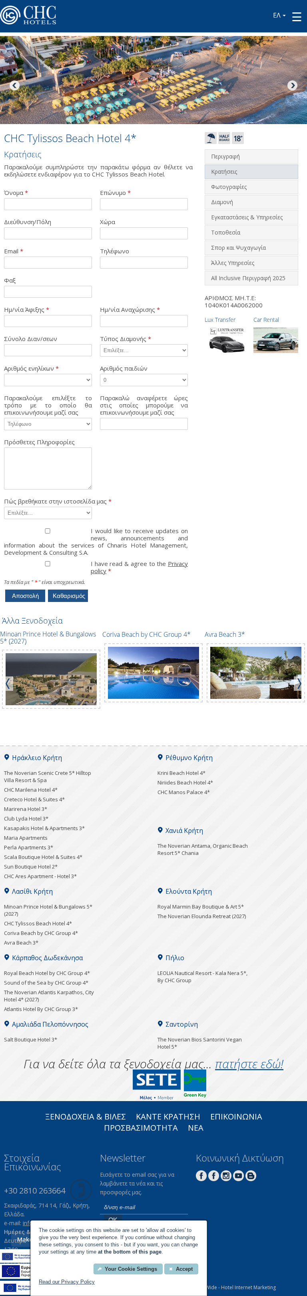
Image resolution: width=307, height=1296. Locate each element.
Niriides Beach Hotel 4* (185, 782)
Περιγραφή (225, 156)
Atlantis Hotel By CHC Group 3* (41, 1009)
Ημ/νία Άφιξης (26, 309)
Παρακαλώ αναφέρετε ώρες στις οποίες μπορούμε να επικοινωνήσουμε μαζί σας (144, 405)
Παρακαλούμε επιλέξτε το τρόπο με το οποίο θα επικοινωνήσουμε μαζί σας (48, 405)
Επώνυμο (115, 193)
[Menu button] (296, 16)
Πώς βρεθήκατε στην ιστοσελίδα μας (58, 501)
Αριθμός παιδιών (124, 368)
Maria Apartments (26, 837)
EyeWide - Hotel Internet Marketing (237, 1287)
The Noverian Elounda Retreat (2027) (201, 916)
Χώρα (107, 222)
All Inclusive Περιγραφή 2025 (248, 278)
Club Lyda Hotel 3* (26, 818)
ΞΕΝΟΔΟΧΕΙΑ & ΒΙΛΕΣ (85, 1117)
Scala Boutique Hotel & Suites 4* (43, 857)
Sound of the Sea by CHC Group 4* (46, 982)
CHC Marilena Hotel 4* (31, 789)
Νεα (195, 1128)
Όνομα (16, 193)
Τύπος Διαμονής (125, 339)
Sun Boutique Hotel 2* (31, 866)
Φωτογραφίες (229, 187)
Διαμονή (222, 202)
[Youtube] (238, 1179)
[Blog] (250, 1179)
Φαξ (10, 280)
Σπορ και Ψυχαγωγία (238, 247)
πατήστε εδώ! (249, 1063)
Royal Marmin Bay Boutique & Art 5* (200, 906)
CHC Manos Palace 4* (183, 792)
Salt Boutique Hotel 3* (30, 1039)
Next (292, 86)
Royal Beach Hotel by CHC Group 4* (47, 973)
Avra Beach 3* (21, 942)
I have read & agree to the (139, 567)
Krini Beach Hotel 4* (181, 772)
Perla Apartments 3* (28, 847)
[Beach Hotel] (211, 142)
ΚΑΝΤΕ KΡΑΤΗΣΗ (168, 1117)
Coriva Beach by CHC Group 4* (41, 933)
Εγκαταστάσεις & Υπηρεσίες (247, 217)
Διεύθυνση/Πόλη (27, 222)
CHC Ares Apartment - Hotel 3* (40, 876)
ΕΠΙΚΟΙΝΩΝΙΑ (236, 1117)
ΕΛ (277, 15)
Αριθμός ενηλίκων (31, 368)
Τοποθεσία (225, 232)
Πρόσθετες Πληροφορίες (39, 442)
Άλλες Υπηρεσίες (232, 263)
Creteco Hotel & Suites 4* (34, 799)
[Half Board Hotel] (224, 142)
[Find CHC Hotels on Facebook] (213, 1179)
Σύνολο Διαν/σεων (30, 339)
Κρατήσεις (224, 171)
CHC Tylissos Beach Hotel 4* (38, 923)
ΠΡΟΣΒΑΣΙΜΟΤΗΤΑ (141, 1128)
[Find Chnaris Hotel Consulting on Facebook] (201, 1179)
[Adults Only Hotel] (238, 142)
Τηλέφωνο (114, 251)
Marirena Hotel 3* (25, 809)
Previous (15, 86)
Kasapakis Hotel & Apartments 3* (44, 828)
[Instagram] (226, 1179)
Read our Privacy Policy (67, 1282)
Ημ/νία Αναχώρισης (130, 309)
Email (13, 251)
